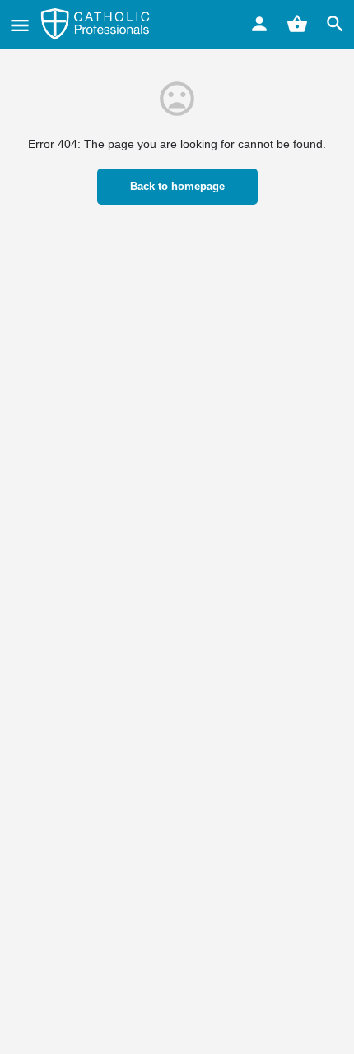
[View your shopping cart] (297, 24)
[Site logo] (97, 24)
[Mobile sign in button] (259, 24)
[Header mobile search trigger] (335, 24)
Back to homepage (177, 186)
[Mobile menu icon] (19, 25)
